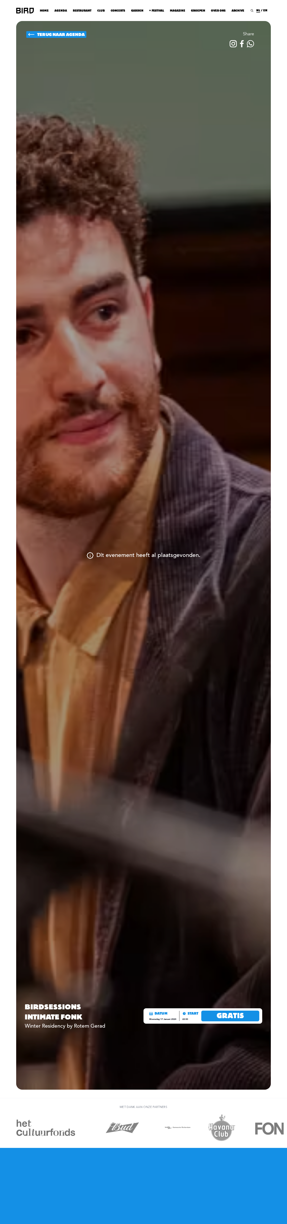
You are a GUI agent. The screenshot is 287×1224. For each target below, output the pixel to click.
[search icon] (252, 10)
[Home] (25, 10)
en (265, 10)
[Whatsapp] (250, 43)
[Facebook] (242, 43)
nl (258, 10)
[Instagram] (233, 43)
